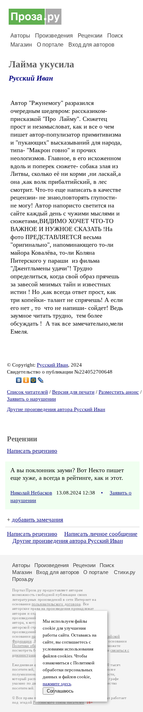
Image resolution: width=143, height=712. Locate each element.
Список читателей (27, 392)
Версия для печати (73, 392)
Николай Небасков (31, 493)
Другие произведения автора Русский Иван (56, 409)
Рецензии (90, 36)
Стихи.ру (124, 572)
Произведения (54, 36)
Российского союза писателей (58, 702)
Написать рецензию (32, 451)
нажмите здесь (57, 683)
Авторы (20, 36)
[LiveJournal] (40, 380)
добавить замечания (37, 519)
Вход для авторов (91, 45)
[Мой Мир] (33, 380)
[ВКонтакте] (19, 380)
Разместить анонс (119, 392)
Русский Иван (31, 78)
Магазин (21, 45)
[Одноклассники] (26, 380)
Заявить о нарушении (31, 399)
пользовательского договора (56, 604)
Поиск (115, 36)
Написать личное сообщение (100, 534)
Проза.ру (23, 579)
